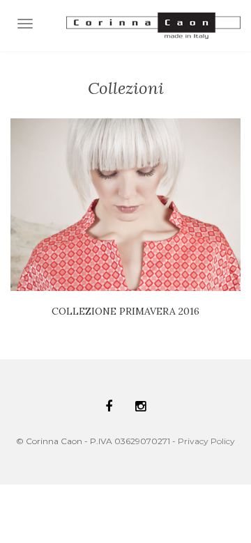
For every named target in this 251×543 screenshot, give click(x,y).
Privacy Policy (206, 441)
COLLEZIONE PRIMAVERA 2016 (125, 311)
